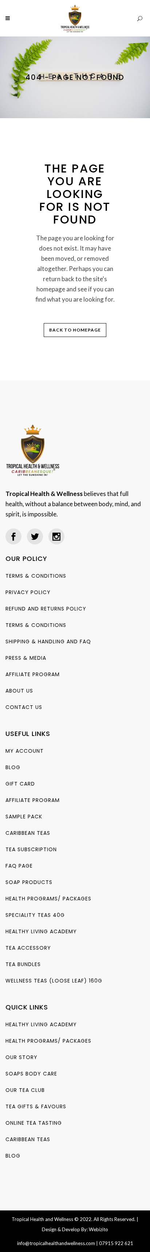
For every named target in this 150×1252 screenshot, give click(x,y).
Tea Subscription (31, 849)
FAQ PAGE (19, 865)
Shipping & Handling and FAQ (48, 641)
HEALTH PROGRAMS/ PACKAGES (48, 898)
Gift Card (20, 783)
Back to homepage (75, 330)
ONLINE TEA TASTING (33, 1123)
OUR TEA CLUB (25, 1090)
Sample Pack (23, 816)
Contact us (23, 707)
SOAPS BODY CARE (31, 1073)
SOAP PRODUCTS (28, 882)
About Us (19, 690)
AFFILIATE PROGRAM (32, 674)
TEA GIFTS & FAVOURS (35, 1106)
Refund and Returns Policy (45, 608)
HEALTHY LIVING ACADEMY (41, 931)
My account (24, 751)
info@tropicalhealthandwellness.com (56, 1243)
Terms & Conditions (35, 576)
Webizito (98, 1229)
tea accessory (28, 947)
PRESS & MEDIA (25, 658)
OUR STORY (21, 1057)
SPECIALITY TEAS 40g (35, 915)
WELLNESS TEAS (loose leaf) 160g (53, 980)
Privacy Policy (28, 592)
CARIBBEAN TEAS (27, 833)
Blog (12, 767)
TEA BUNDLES (23, 964)
